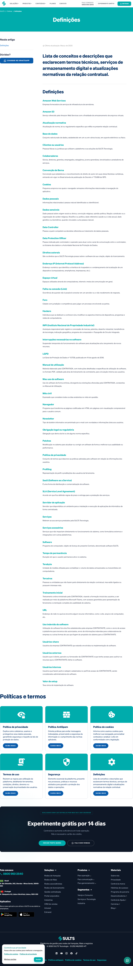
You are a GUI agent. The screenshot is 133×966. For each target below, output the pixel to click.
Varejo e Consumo (85, 895)
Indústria (81, 903)
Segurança (101, 960)
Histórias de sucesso (119, 888)
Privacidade (116, 880)
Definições (4, 46)
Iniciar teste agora (52, 843)
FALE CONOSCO (88, 2)
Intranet (47, 908)
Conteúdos (40, 3)
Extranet (47, 912)
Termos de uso (89, 960)
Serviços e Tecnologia (87, 899)
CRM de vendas (50, 904)
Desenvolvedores (118, 896)
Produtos (27, 3)
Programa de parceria (120, 892)
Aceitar (38, 959)
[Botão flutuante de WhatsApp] (127, 960)
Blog (113, 908)
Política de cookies (73, 960)
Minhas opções (10, 959)
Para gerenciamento (86, 883)
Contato (62, 3)
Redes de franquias (52, 876)
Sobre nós (115, 876)
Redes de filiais (50, 880)
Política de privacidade (28, 954)
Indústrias (48, 900)
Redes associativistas (53, 884)
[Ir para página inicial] (4, 3)
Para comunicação (85, 879)
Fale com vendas (82, 843)
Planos (53, 3)
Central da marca (118, 884)
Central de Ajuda (118, 900)
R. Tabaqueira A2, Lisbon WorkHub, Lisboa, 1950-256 (19, 894)
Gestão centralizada (52, 892)
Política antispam (55, 960)
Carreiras (115, 904)
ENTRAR (125, 3)
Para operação (84, 876)
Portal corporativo (51, 896)
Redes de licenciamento (54, 888)
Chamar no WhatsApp (18, 61)
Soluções (14, 3)
